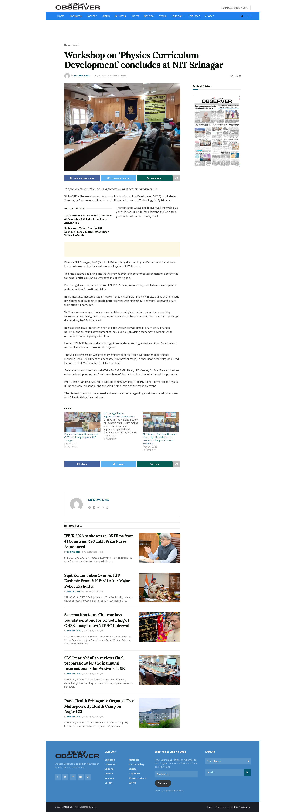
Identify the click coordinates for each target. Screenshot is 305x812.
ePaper (209, 16)
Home (60, 16)
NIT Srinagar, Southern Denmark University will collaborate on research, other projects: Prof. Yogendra (160, 438)
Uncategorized (137, 778)
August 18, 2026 (90, 631)
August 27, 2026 (90, 552)
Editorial (176, 16)
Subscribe (163, 783)
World (162, 16)
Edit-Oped (194, 16)
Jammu (106, 16)
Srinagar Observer (70, 806)
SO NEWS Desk (81, 75)
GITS (93, 806)
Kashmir (92, 16)
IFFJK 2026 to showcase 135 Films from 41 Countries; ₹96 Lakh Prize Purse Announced (88, 219)
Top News (75, 16)
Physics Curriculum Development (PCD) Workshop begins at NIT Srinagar (81, 437)
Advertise (246, 806)
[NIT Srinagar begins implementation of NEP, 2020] (123, 426)
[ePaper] (217, 130)
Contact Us (233, 806)
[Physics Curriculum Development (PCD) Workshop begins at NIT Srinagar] (82, 422)
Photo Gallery (136, 764)
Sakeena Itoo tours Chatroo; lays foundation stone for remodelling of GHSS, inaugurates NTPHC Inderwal (96, 620)
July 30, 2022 (100, 75)
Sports (135, 16)
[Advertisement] (152, 32)
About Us (220, 806)
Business (120, 16)
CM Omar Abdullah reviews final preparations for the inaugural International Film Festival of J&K (94, 663)
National (149, 16)
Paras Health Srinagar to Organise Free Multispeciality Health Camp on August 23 (99, 706)
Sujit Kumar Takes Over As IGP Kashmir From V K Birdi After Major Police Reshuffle (86, 232)
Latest (122, 75)
